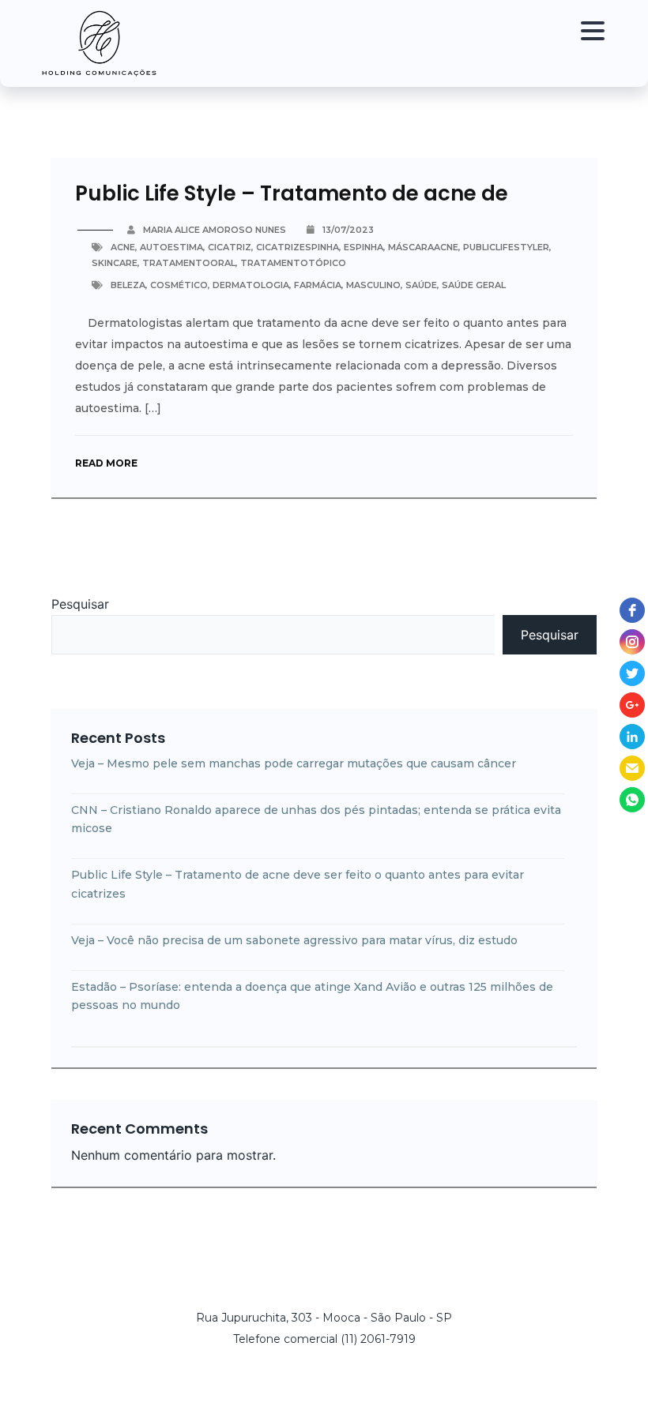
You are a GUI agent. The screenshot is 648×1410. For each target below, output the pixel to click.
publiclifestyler (506, 247)
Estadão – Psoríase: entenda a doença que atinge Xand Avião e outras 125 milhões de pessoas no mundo (312, 996)
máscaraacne (423, 247)
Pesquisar (80, 604)
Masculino (373, 285)
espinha (363, 247)
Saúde (421, 285)
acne (123, 247)
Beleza (128, 285)
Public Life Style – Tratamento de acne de (291, 194)
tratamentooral (188, 262)
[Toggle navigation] (588, 43)
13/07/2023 (348, 229)
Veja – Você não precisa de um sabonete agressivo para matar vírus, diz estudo (294, 940)
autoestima (171, 247)
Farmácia (317, 285)
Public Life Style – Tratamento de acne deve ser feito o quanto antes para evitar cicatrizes (297, 884)
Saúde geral (474, 285)
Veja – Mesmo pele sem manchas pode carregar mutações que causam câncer (293, 763)
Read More (106, 463)
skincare (115, 262)
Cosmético (179, 285)
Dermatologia (251, 285)
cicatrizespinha (297, 247)
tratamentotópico (293, 262)
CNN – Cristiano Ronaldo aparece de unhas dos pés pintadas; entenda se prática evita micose (316, 819)
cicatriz (229, 247)
